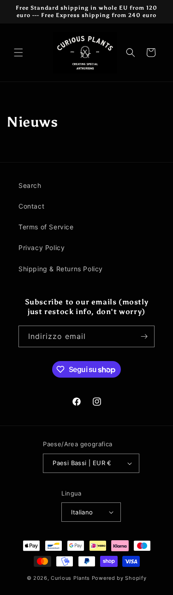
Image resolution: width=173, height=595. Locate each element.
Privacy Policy (41, 247)
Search (30, 185)
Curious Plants (70, 578)
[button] (18, 52)
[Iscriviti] (144, 336)
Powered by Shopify (119, 578)
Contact (31, 206)
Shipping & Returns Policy (60, 269)
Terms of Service (46, 227)
